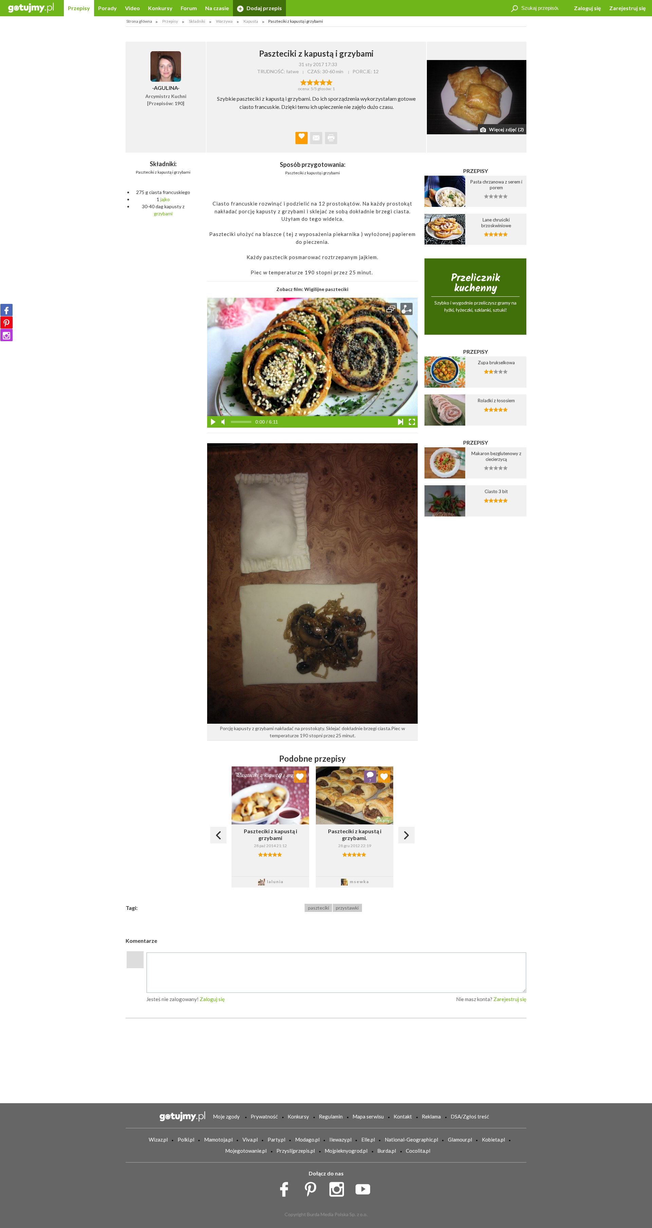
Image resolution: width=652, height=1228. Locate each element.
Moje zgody (226, 1116)
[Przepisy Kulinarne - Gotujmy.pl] (31, 7)
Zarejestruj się (627, 8)
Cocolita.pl (418, 1151)
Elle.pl (368, 1139)
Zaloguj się (587, 8)
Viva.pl (250, 1139)
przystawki (347, 908)
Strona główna (139, 21)
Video (132, 8)
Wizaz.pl (158, 1139)
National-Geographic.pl (411, 1139)
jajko (165, 199)
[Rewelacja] (329, 82)
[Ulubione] (300, 777)
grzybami (163, 213)
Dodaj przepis (264, 8)
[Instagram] (6, 335)
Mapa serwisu (368, 1116)
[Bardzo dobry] (323, 82)
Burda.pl (386, 1151)
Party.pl (276, 1139)
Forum (189, 8)
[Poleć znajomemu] (316, 138)
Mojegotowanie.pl (246, 1151)
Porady (107, 8)
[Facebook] (6, 310)
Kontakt (403, 1116)
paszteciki (318, 908)
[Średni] (310, 82)
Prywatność (264, 1116)
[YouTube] (365, 1187)
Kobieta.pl (493, 1139)
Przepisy (79, 8)
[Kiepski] (303, 82)
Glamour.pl (460, 1139)
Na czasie (217, 8)
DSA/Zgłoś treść (470, 1116)
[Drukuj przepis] (331, 138)
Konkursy (160, 8)
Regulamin (331, 1116)
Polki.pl (186, 1139)
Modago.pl (307, 1139)
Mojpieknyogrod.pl (346, 1151)
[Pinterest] (6, 322)
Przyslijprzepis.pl (295, 1151)
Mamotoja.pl (218, 1139)
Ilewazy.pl (340, 1139)
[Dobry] (316, 82)
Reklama (431, 1116)
